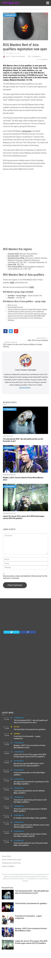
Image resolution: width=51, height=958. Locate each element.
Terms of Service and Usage (11, 859)
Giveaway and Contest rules (11, 863)
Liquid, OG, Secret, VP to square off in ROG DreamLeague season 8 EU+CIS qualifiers (30, 755)
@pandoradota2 (24, 387)
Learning (17, 734)
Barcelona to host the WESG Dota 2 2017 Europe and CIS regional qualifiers (29, 764)
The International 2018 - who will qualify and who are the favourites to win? (32, 892)
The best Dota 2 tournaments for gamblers (30, 729)
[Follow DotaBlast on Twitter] (11, 632)
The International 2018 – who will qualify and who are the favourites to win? (30, 721)
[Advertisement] (25, 207)
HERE (12, 283)
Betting (16, 727)
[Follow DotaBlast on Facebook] (28, 632)
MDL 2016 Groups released (38, 340)
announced (26, 131)
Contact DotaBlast (8, 866)
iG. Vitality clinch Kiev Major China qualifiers (30, 818)
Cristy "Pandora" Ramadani (15, 56)
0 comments (43, 59)
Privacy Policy (6, 856)
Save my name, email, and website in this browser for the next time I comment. (25, 577)
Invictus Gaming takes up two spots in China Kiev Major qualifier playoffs (30, 835)
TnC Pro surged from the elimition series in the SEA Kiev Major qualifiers (31, 826)
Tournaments (9, 15)
